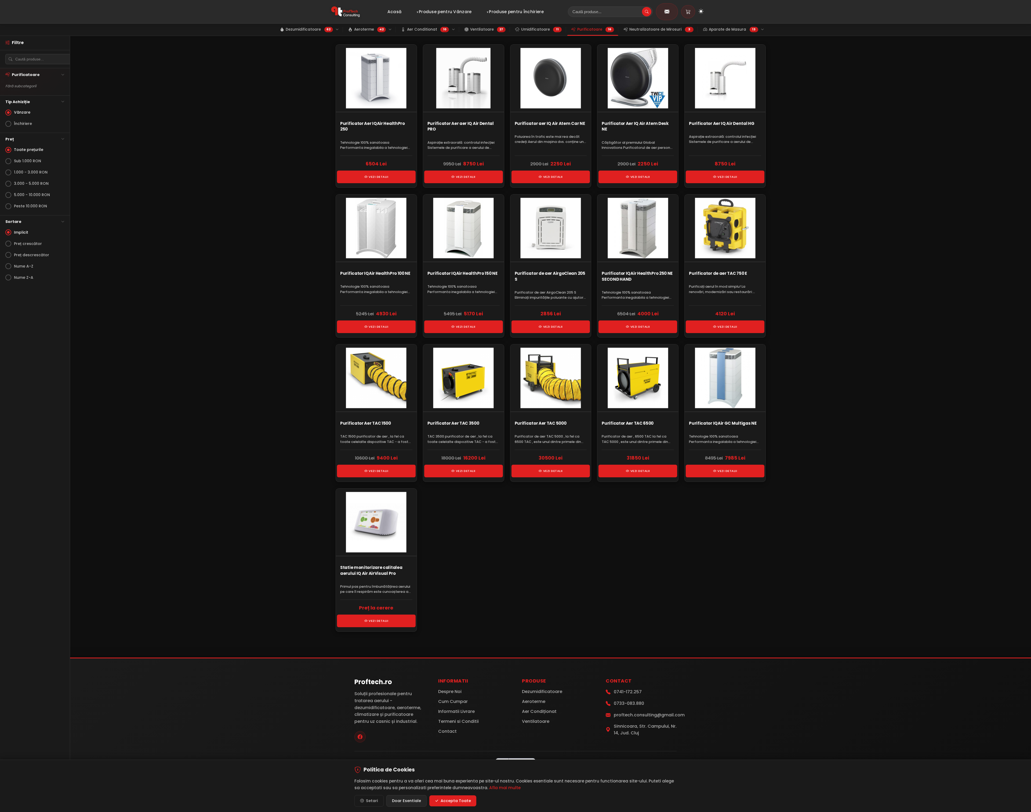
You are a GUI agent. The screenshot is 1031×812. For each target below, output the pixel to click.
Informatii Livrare (456, 711)
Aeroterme (533, 701)
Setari (372, 800)
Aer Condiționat (539, 711)
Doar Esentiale (406, 800)
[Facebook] (360, 736)
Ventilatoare (535, 721)
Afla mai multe (505, 788)
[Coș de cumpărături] (688, 11)
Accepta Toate (456, 800)
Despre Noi (450, 691)
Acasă (394, 12)
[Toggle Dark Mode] (700, 12)
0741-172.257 (628, 692)
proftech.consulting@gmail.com (649, 715)
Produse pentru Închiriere (516, 12)
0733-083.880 (629, 703)
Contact (447, 731)
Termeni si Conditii (458, 721)
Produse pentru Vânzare (445, 12)
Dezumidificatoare (542, 691)
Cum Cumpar (453, 701)
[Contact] (667, 11)
